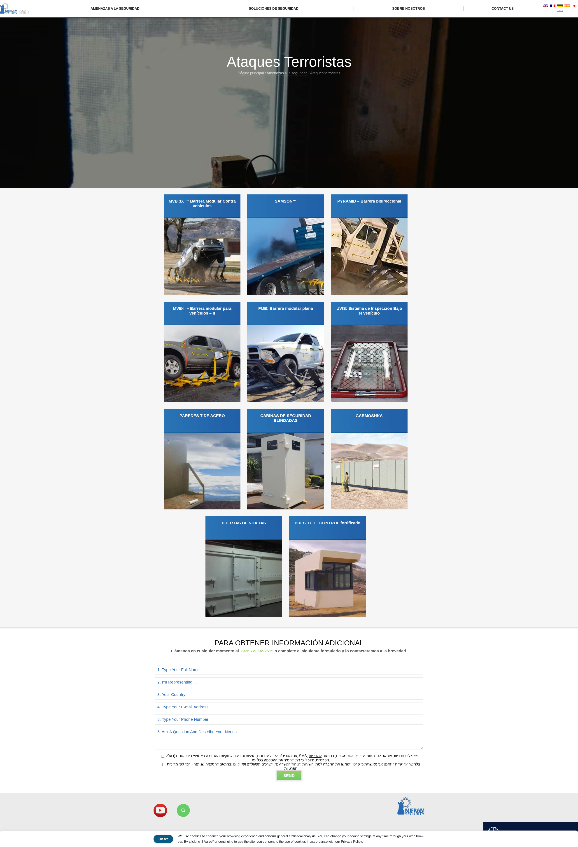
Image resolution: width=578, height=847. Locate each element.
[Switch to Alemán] (560, 6)
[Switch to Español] (567, 6)
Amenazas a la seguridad (115, 8)
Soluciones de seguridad (273, 8)
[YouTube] (160, 810)
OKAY (163, 839)
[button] (183, 810)
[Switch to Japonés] (574, 6)
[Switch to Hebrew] (560, 11)
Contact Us (503, 8)
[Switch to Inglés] (545, 6)
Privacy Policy (351, 841)
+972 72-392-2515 (256, 651)
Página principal (251, 73)
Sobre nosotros (408, 8)
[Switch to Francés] (552, 6)
